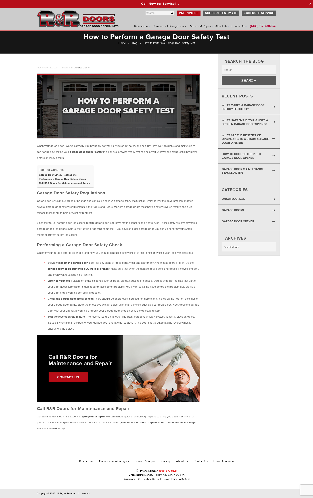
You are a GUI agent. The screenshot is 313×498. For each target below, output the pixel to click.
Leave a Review (223, 461)
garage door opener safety (86, 152)
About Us (221, 26)
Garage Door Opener (238, 221)
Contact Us (238, 26)
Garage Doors (82, 67)
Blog (134, 43)
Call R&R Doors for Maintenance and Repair (64, 183)
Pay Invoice (188, 13)
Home (122, 43)
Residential (141, 26)
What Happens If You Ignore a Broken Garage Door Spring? (245, 122)
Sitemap (85, 493)
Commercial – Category (114, 461)
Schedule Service (259, 13)
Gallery (165, 461)
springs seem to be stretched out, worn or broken (78, 269)
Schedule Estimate (221, 13)
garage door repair (93, 416)
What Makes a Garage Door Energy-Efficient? (243, 107)
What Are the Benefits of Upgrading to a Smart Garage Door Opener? (245, 139)
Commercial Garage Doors (169, 26)
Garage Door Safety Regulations (58, 174)
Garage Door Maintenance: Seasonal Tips (243, 171)
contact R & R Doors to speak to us (142, 422)
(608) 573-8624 (263, 26)
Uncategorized (233, 199)
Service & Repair (200, 26)
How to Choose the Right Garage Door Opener (241, 156)
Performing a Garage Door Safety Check (62, 179)
